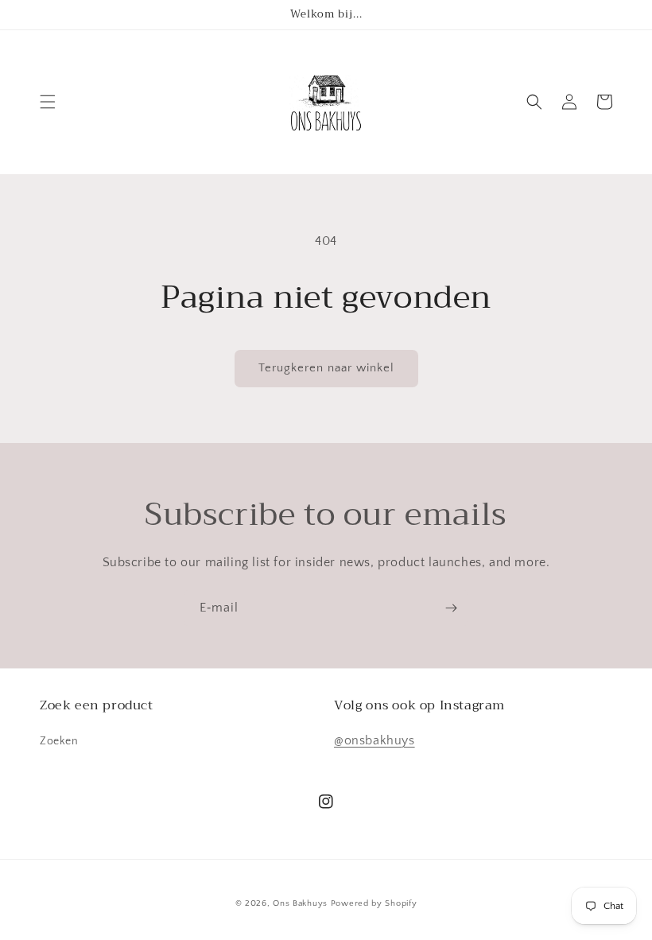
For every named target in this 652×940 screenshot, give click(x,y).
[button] (47, 101)
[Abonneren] (450, 608)
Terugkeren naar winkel (326, 368)
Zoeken (59, 741)
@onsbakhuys (374, 740)
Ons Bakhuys (300, 903)
